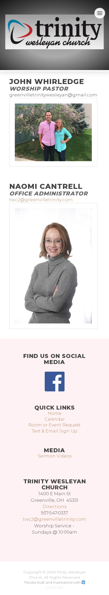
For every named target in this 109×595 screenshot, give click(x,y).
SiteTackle (54, 587)
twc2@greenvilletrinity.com (41, 199)
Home (54, 413)
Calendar (54, 419)
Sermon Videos (54, 456)
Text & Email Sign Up (54, 431)
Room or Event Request (54, 424)
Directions (55, 506)
